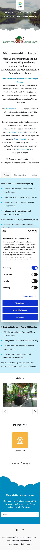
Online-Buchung (22, 149)
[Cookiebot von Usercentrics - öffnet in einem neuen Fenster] (28, 231)
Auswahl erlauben (20, 310)
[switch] (34, 274)
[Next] (35, 411)
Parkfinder (10, 16)
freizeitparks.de (29, 12)
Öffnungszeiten (11, 109)
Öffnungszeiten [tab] (20, 175)
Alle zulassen (20, 303)
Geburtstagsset (20, 139)
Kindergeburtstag (16, 132)
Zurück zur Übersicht (20, 463)
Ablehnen (20, 317)
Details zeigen (28, 296)
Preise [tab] (6, 175)
